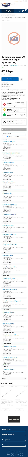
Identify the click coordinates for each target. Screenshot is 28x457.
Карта (17, 136)
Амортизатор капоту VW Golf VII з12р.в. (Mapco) (8, 402)
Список (10, 136)
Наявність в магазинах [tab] (7, 129)
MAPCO (12, 386)
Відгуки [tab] (4, 378)
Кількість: (3, 75)
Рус (21, 1)
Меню (16, 1)
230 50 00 (8, 4)
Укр (24, 1)
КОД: (2, 65)
